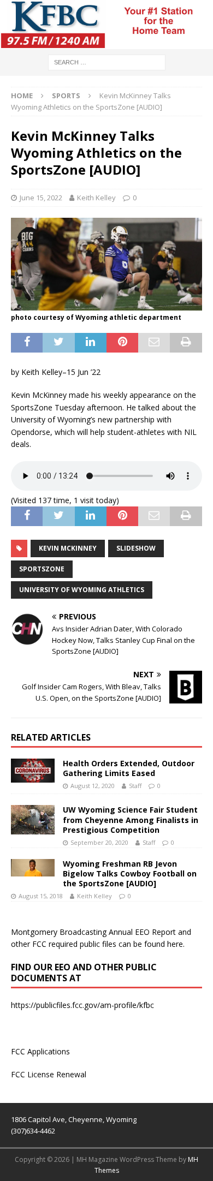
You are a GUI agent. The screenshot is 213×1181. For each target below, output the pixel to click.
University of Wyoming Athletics (81, 589)
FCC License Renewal (48, 1074)
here (175, 944)
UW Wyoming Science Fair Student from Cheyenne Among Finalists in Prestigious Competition (130, 819)
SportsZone (41, 569)
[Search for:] (106, 61)
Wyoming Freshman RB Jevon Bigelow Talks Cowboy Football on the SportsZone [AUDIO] (130, 873)
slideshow (136, 548)
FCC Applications (40, 1051)
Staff (135, 786)
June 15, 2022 (41, 197)
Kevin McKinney (68, 548)
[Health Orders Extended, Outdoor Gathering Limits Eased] (33, 771)
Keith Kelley (96, 197)
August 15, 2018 (41, 896)
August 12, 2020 (92, 786)
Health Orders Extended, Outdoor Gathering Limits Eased (128, 768)
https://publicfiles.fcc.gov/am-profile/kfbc (82, 1005)
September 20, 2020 (99, 842)
